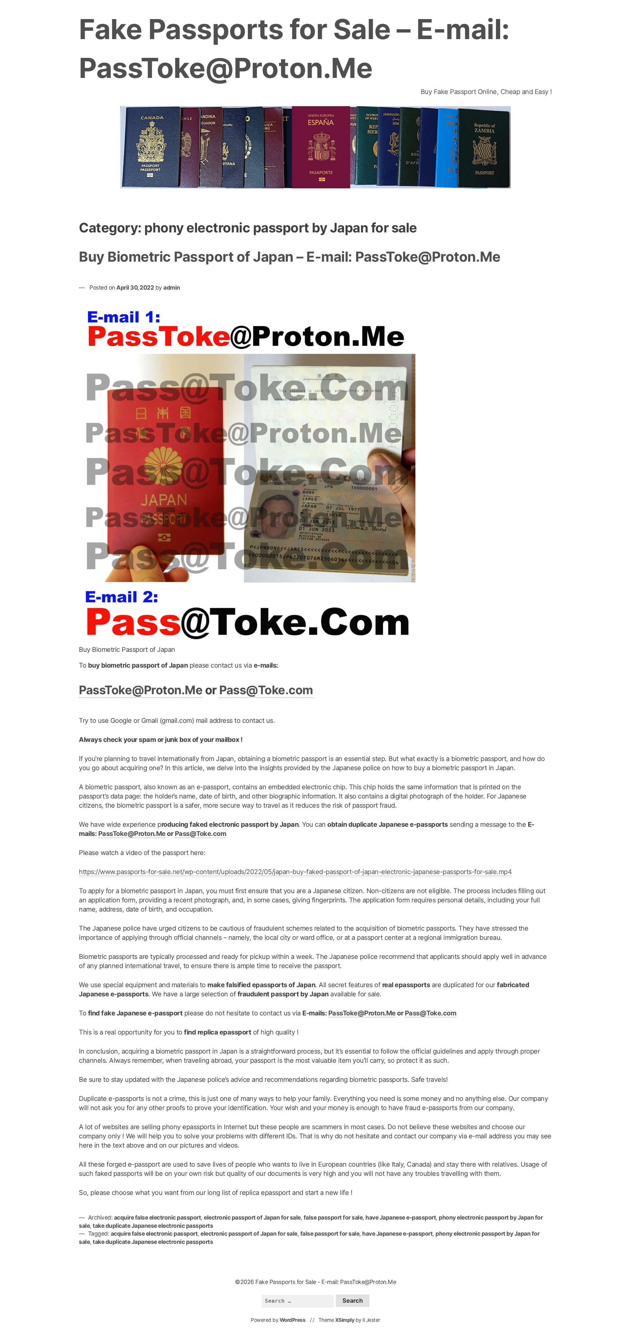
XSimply (345, 1320)
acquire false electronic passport (157, 1217)
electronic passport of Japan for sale (252, 1217)
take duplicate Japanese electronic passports (153, 1225)
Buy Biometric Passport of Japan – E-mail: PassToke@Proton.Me (289, 256)
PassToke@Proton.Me (140, 690)
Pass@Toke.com (266, 690)
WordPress (293, 1320)
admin (171, 287)
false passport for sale (333, 1217)
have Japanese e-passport (400, 1217)
